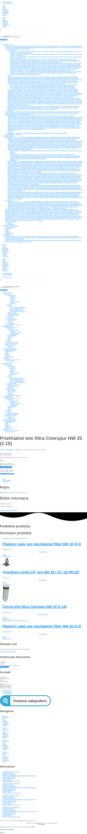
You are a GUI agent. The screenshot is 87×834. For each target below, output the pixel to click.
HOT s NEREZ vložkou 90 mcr (18, 311)
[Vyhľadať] (20, 37)
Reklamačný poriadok (8, 773)
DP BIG (10, 304)
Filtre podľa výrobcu (8, 292)
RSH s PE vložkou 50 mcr (16, 310)
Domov (2, 449)
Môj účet (5, 255)
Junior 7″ (12, 299)
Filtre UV (10, 322)
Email (1, 662)
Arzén (9, 338)
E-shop (4, 5)
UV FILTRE (8, 341)
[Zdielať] (3, 832)
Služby (4, 8)
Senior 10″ (12, 300)
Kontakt (4, 15)
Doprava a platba (7, 779)
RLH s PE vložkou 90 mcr (16, 308)
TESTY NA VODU (9, 361)
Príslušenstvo (11, 323)
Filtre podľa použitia (8, 326)
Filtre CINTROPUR (10, 318)
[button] (6, 470)
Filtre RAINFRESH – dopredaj (12, 325)
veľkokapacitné (14, 334)
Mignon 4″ (12, 296)
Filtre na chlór (11, 320)
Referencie (5, 11)
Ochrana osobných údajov (9, 774)
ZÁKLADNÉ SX (12, 295)
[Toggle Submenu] (17, 50)
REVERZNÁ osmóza (10, 345)
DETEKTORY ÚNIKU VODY (12, 359)
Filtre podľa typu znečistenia (10, 349)
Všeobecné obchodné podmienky (8, 510)
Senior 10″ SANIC (14, 302)
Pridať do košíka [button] (7, 556)
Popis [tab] (4, 479)
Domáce (10, 346)
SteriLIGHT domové (13, 342)
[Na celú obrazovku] (1, 832)
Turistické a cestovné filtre (11, 343)
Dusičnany (10, 337)
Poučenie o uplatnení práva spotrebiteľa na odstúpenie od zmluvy (19, 775)
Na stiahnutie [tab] (6, 481)
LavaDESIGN (31, 820)
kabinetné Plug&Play (15, 333)
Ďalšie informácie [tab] (7, 480)
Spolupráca (5, 9)
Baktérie (7, 354)
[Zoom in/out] (0, 832)
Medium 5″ (13, 298)
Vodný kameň (8, 351)
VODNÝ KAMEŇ (12, 312)
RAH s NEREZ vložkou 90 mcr (18, 307)
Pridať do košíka (6, 467)
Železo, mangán (9, 357)
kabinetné (12, 331)
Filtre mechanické (12, 319)
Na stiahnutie (6, 12)
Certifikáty (5, 13)
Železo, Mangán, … (13, 335)
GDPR (1, 664)
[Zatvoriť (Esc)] (4, 832)
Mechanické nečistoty (10, 350)
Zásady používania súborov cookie (11, 781)
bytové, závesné (14, 330)
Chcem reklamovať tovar (9, 778)
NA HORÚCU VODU (13, 315)
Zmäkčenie (10, 329)
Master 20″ (13, 303)
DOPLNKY (10, 316)
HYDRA (10, 306)
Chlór (9, 339)
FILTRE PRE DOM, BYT (11, 327)
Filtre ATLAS (8, 294)
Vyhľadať (2, 37)
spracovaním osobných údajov (13, 665)
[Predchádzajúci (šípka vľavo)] (0, 833)
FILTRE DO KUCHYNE (13, 314)
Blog (4, 7)
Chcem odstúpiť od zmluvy (9, 777)
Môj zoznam (6, 256)
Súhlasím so (11, 665)
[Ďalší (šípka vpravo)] (1, 833)
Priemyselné (11, 347)
